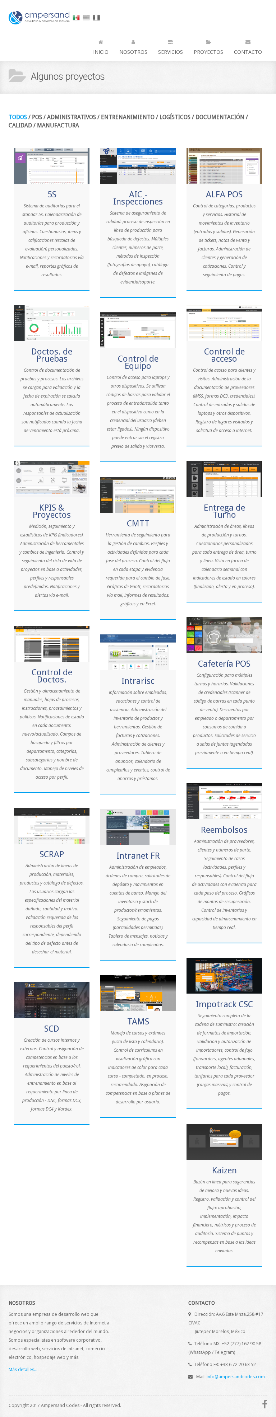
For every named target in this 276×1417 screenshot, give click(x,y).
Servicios (170, 51)
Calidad (20, 125)
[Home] (40, 12)
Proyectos (208, 51)
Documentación (220, 117)
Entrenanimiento (128, 117)
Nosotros (133, 51)
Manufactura (58, 125)
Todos (18, 117)
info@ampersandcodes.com (236, 1377)
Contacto (248, 51)
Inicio (101, 51)
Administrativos (71, 117)
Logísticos (175, 117)
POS (37, 117)
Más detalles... (23, 1369)
